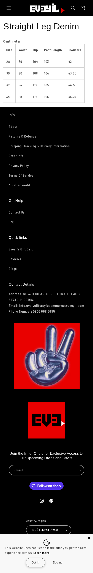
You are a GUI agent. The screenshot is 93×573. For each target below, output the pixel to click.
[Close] (89, 538)
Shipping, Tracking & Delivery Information (39, 146)
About (13, 126)
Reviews (15, 259)
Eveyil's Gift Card (21, 249)
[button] (8, 8)
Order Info (16, 156)
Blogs (13, 269)
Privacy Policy (19, 166)
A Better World (19, 185)
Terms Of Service (21, 175)
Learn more (42, 553)
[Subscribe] (79, 470)
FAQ (11, 222)
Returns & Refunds (22, 136)
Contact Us (17, 212)
